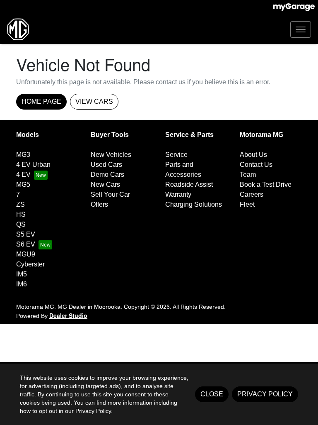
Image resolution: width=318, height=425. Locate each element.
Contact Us (256, 164)
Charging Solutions (193, 204)
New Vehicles (111, 154)
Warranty (178, 194)
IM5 (21, 274)
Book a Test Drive (266, 184)
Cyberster (30, 264)
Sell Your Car (110, 194)
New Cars (105, 184)
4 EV (23, 174)
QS (21, 224)
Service (176, 154)
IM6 (21, 284)
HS (21, 214)
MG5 (23, 184)
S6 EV (25, 244)
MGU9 (25, 254)
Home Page (41, 101)
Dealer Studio (68, 315)
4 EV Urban (33, 164)
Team (248, 174)
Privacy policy (265, 394)
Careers (251, 194)
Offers (99, 204)
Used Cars (106, 164)
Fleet (247, 204)
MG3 (23, 154)
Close (211, 394)
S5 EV (25, 234)
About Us (253, 154)
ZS (20, 204)
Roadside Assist (189, 184)
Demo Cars (107, 174)
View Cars (94, 101)
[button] (300, 29)
